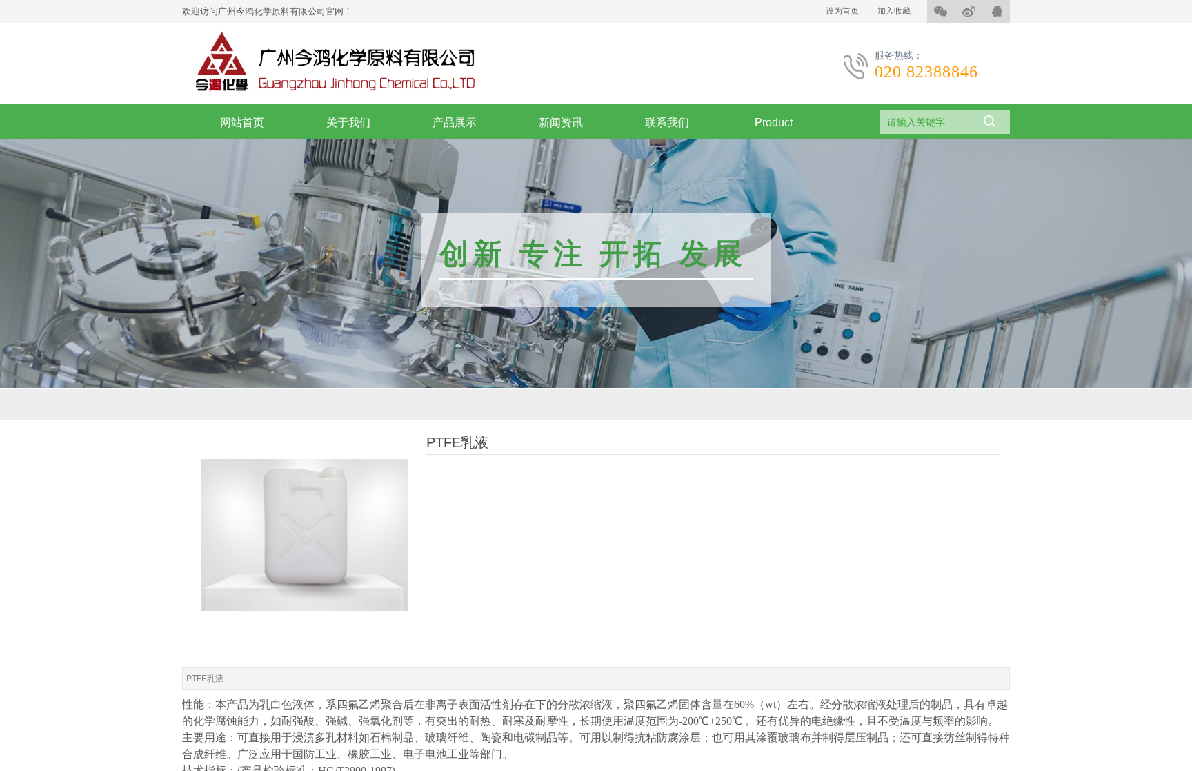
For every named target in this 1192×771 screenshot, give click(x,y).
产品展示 (455, 122)
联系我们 (667, 122)
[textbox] (926, 122)
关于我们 (348, 122)
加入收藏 (894, 11)
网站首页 (242, 122)
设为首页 (842, 11)
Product (774, 122)
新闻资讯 (561, 122)
